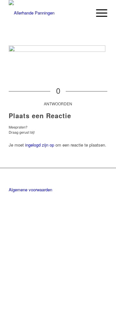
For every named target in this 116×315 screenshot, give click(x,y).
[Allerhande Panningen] (48, 13)
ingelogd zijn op (39, 145)
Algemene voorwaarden (30, 189)
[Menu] (98, 13)
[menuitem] (98, 13)
